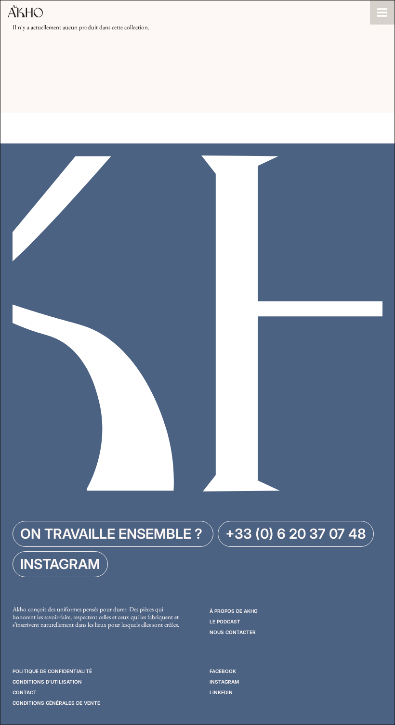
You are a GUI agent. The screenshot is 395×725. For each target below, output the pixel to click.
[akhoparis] (185, 12)
